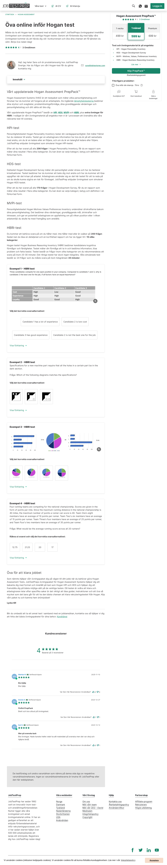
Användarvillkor (116, 807)
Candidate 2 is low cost (75, 321)
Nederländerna (63, 811)
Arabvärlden (62, 820)
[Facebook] (132, 850)
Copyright (87, 817)
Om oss (86, 801)
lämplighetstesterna (84, 101)
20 (40, 547)
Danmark (60, 804)
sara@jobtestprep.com (95, 65)
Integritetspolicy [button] (128, 860)
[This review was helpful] (93, 692)
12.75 (14, 547)
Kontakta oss (115, 801)
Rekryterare (141, 804)
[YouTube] (157, 850)
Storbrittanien (63, 814)
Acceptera (154, 860)
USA (58, 817)
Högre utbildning (143, 807)
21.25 (27, 547)
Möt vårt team (89, 804)
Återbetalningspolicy (119, 804)
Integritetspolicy (90, 814)
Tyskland (60, 807)
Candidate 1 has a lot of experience (40, 321)
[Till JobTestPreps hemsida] (16, 5)
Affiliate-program (143, 801)
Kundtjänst (62, 616)
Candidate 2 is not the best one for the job (74, 335)
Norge (59, 801)
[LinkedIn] (149, 850)
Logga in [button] (157, 6)
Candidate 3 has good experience (30, 335)
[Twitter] (141, 850)
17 (52, 547)
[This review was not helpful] (97, 692)
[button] (40, 6)
